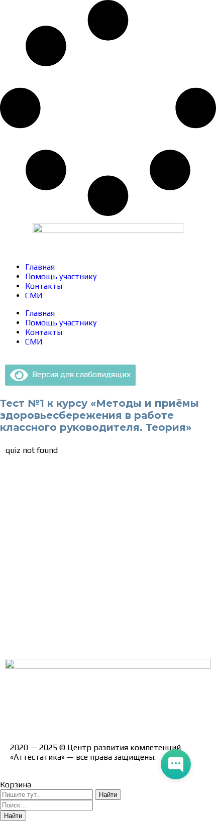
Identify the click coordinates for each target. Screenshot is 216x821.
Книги (21, 641)
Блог (19, 623)
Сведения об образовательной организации (92, 483)
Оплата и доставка (45, 518)
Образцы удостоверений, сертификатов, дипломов (105, 500)
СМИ (34, 295)
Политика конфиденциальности (70, 553)
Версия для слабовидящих (79, 374)
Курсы (21, 606)
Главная (40, 267)
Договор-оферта (41, 535)
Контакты (43, 286)
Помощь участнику (60, 276)
